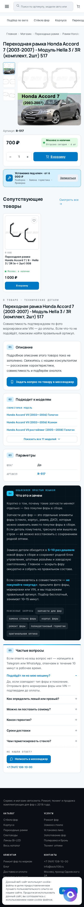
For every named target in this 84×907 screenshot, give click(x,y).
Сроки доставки (18, 730)
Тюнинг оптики (53, 845)
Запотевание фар (55, 835)
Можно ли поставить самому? (29, 709)
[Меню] (7, 6)
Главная (11, 33)
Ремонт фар (51, 819)
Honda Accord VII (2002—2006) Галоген (32, 414)
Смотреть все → (69, 202)
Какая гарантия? (19, 719)
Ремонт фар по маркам (17, 861)
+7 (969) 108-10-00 (19, 767)
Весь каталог (11, 845)
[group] (22, 252)
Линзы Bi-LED (12, 840)
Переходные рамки (47, 33)
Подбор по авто (17, 20)
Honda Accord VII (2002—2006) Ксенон (32, 422)
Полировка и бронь (56, 840)
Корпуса (61, 20)
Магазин (25, 33)
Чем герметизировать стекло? (29, 741)
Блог (6, 866)
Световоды (10, 835)
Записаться (68, 178)
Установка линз (53, 830)
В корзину (58, 156)
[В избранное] (34, 221)
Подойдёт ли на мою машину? (28, 675)
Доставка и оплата (15, 871)
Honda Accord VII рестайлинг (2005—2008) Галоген (41, 429)
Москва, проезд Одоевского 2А (61, 873)
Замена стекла (53, 824)
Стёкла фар (42, 20)
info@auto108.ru (54, 866)
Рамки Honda (70, 33)
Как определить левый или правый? (33, 698)
